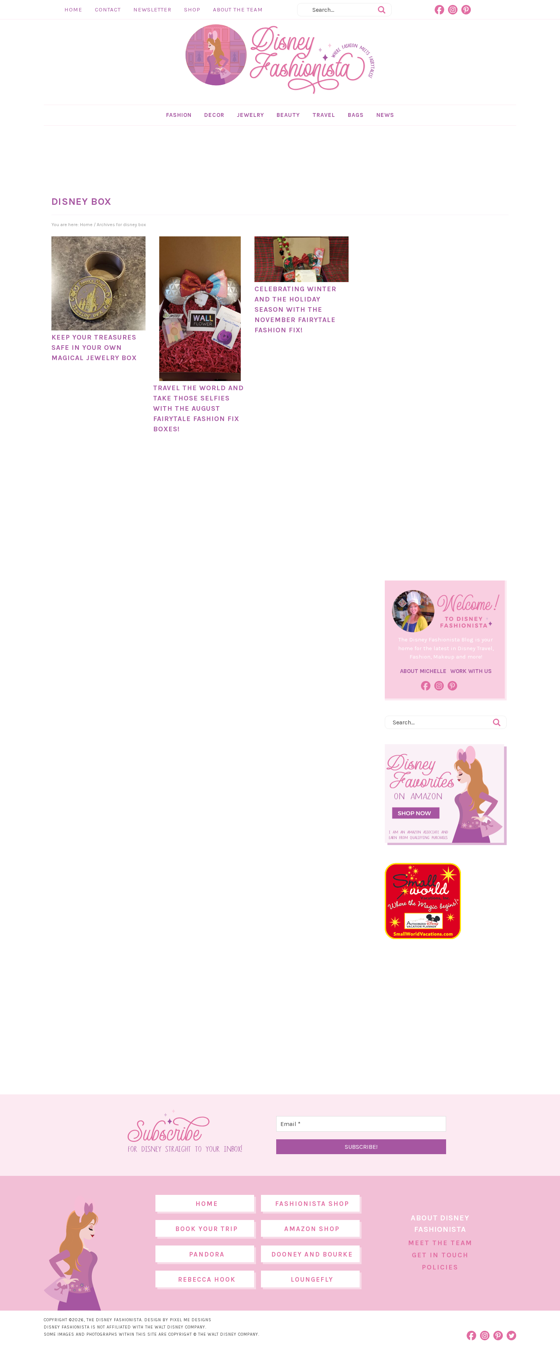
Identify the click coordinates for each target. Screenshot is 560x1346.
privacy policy (292, 736)
